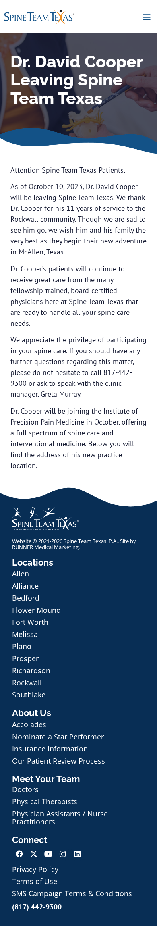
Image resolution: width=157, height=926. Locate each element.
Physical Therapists (44, 801)
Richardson (31, 670)
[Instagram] (63, 854)
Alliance (25, 586)
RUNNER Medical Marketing (45, 547)
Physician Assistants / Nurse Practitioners (60, 817)
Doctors (25, 789)
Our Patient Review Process (58, 761)
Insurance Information (50, 748)
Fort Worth (30, 622)
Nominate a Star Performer (58, 736)
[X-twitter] (34, 854)
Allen (20, 573)
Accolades (29, 724)
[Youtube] (48, 854)
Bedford (25, 598)
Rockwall (27, 682)
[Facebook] (19, 854)
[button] (146, 16)
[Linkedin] (77, 854)
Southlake (28, 694)
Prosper (25, 658)
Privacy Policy (35, 869)
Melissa (25, 634)
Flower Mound (36, 610)
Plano (21, 646)
